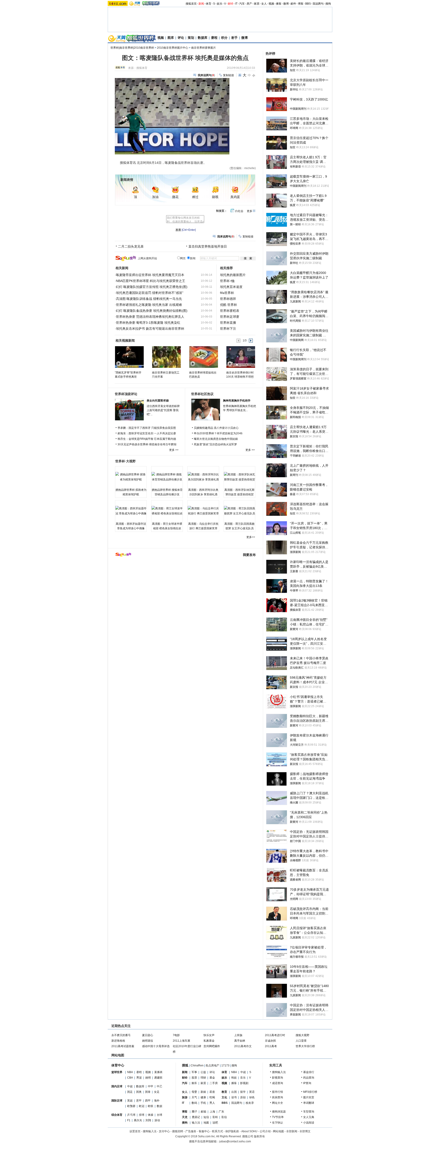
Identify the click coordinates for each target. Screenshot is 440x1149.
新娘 (203, 1091)
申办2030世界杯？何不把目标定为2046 (218, 433)
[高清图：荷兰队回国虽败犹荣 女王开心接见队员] (239, 511)
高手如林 (239, 1040)
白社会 (239, 211)
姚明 (148, 1077)
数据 (159, 1106)
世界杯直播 (228, 322)
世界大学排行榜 (305, 1046)
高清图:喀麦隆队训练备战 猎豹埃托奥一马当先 (149, 299)
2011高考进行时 (275, 1035)
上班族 (238, 1035)
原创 (243, 1097)
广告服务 (190, 1131)
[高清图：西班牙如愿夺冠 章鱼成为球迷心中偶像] (130, 511)
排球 (141, 1114)
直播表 (158, 1072)
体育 (208, 3)
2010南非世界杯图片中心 (172, 47)
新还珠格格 (118, 1040)
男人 (212, 1102)
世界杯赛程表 (229, 310)
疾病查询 (277, 1097)
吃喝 (212, 1097)
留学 (243, 1091)
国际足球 (116, 1100)
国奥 (139, 1091)
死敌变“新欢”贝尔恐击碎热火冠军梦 (215, 444)
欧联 (150, 1106)
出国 (234, 1091)
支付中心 (164, 1131)
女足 (157, 1091)
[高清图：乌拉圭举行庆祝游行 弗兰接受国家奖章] (203, 511)
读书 (234, 1097)
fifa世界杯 (227, 293)
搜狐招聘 (177, 1131)
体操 (150, 1114)
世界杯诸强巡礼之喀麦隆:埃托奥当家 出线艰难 (149, 305)
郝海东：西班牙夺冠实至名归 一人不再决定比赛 (147, 433)
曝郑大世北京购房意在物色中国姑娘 (216, 439)
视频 (271, 3)
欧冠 (141, 1106)
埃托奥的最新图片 (233, 275)
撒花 (175, 197)
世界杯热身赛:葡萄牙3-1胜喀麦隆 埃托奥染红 (148, 322)
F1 (128, 1120)
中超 (130, 1086)
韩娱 (234, 1077)
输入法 (196, 1122)
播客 (278, 3)
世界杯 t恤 (227, 281)
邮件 (293, 3)
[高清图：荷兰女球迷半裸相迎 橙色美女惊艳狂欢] (167, 511)
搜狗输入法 (279, 1072)
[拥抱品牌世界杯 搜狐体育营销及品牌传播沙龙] (167, 477)
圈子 (194, 1111)
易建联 (158, 1077)
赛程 (214, 37)
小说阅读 (308, 1122)
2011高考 (271, 1046)
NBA (130, 1072)
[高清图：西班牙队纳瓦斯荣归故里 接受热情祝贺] (239, 477)
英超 (130, 1100)
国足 (130, 1091)
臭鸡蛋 (235, 197)
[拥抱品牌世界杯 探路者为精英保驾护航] (130, 477)
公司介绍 (265, 1131)
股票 (194, 1077)
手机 (203, 1102)
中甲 (150, 1086)
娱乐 (219, 3)
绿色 (252, 1097)
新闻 (201, 3)
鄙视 (215, 197)
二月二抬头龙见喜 (131, 246)
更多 (249, 211)
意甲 (139, 1100)
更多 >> (174, 450)
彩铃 (215, 1117)
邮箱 (203, 1111)
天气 (194, 1097)
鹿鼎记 (196, 1117)
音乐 (243, 1077)
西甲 (148, 1100)
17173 (225, 1065)
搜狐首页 (191, 3)
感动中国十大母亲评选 (156, 1046)
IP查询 (307, 1083)
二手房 (213, 1083)
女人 (264, 3)
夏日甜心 (147, 1035)
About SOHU (249, 1131)
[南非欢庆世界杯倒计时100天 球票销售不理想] (240, 357)
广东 (221, 1111)
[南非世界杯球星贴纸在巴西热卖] (203, 357)
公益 (203, 1072)
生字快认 (277, 1122)
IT (236, 3)
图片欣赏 (308, 1097)
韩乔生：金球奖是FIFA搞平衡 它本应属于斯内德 (147, 439)
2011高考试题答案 (122, 1046)
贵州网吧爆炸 (212, 1046)
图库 (171, 37)
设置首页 (134, 1131)
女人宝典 (308, 1117)
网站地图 (278, 1131)
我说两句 (318, 3)
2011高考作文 (243, 1046)
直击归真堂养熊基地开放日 (207, 246)
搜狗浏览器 (279, 1111)
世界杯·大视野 (125, 461)
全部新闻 (291, 1131)
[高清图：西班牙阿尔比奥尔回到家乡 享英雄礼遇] (203, 477)
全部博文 (305, 1131)
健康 (203, 1097)
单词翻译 (308, 1102)
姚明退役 (147, 1040)
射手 (234, 37)
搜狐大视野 (302, 1035)
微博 (286, 3)
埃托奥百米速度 (231, 287)
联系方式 (217, 1131)
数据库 (202, 37)
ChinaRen (197, 1065)
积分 (224, 37)
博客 (300, 3)
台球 (159, 1114)
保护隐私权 (232, 1131)
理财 (203, 1077)
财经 (230, 3)
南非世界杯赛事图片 (203, 47)
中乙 (159, 1086)
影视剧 (244, 1083)
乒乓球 (131, 1114)
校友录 (250, 1102)
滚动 (157, 1120)
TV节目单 (278, 1117)
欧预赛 (131, 1106)
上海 (212, 1111)
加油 (155, 197)
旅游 (184, 1097)
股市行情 (277, 1091)
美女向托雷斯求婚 (158, 400)
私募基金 (209, 1040)
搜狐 (185, 1065)
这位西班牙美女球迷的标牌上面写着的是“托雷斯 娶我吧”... (163, 410)
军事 (194, 1072)
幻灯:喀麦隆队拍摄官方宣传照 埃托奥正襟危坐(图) (151, 287)
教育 (224, 1091)
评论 (181, 37)
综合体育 (116, 1114)
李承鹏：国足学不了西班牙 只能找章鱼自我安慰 (147, 427)
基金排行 (308, 1072)
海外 (157, 1100)
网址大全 (277, 1102)
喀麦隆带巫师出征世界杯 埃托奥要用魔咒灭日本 (150, 275)
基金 (212, 1077)
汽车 (242, 3)
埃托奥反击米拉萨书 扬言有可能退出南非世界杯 (150, 328)
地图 (206, 1122)
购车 (194, 1083)
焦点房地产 (212, 1065)
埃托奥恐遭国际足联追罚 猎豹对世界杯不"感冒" (149, 293)
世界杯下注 (228, 328)
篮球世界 (116, 1072)
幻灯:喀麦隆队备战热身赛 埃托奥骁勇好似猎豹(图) (151, 310)
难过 (195, 197)
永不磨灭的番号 (121, 1035)
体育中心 (117, 1065)
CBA (130, 1077)
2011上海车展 (181, 1040)
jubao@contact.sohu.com (235, 1141)
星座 (212, 1091)
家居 (256, 3)
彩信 (224, 1117)
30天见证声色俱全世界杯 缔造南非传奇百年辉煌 (147, 444)
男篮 (139, 1077)
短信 (206, 1117)
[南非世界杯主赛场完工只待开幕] (166, 357)
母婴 (194, 1091)
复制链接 (228, 75)
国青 (148, 1091)
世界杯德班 (228, 299)
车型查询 (308, 1111)
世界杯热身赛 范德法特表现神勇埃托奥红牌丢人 (150, 316)
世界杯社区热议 (202, 394)
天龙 (184, 1117)
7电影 (176, 1035)
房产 (249, 3)
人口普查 (301, 1040)
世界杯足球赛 (229, 316)
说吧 (215, 1122)
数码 (194, 1102)
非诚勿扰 (270, 1040)
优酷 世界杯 (228, 305)
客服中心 (204, 1131)
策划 (191, 37)
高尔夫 (138, 1120)
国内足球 (116, 1086)
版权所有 (259, 1136)
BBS (308, 3)
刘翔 (148, 1120)
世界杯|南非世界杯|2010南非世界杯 (132, 47)
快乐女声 (209, 1035)
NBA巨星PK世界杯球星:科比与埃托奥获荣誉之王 (150, 281)
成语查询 (277, 1083)
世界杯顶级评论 (126, 394)
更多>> (250, 537)
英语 (252, 1091)
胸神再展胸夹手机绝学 (236, 400)
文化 (224, 1097)
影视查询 (277, 1077)
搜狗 (328, 3)
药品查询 (308, 1077)
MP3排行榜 (310, 1091)
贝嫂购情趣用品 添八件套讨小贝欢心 (216, 427)
